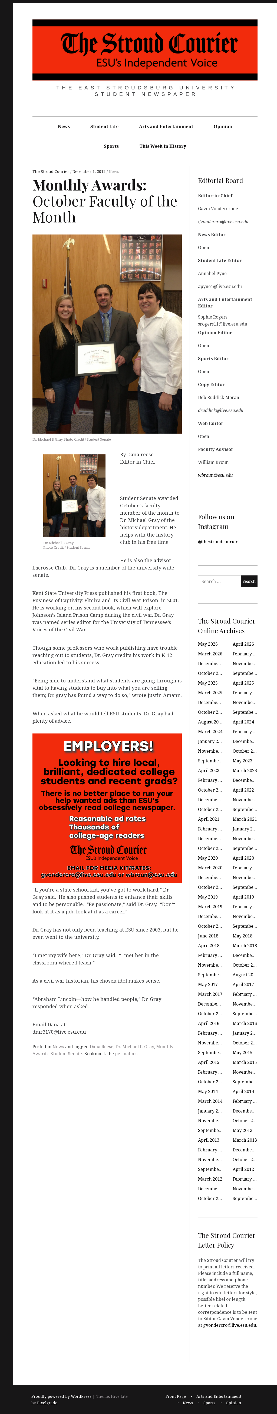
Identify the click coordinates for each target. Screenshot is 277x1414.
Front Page (176, 1396)
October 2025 (212, 673)
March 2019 (210, 907)
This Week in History (162, 146)
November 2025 (249, 663)
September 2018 (249, 926)
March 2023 (245, 770)
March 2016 (245, 1023)
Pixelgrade (47, 1402)
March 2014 (210, 1101)
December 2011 (214, 1189)
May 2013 (242, 1130)
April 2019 (243, 897)
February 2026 (248, 654)
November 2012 (214, 1159)
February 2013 (213, 1150)
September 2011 (249, 1198)
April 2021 (208, 819)
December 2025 (214, 663)
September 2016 (249, 1014)
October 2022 (212, 790)
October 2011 (212, 1198)
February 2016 (213, 1033)
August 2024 (210, 722)
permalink (126, 1054)
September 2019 (249, 887)
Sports (111, 146)
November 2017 (214, 965)
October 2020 (212, 848)
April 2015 (208, 1062)
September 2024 (249, 712)
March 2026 (210, 654)
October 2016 (212, 1014)
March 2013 (245, 1140)
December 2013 (249, 1111)
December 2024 (214, 702)
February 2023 (213, 780)
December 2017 (249, 955)
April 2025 (243, 683)
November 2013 (214, 1121)
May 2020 (208, 858)
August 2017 (245, 975)
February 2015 (213, 1072)
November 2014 (249, 1072)
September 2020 (249, 848)
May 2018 (242, 936)
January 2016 (246, 1033)
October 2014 (212, 1082)
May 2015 (242, 1053)
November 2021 (249, 800)
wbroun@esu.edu (215, 475)
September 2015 (215, 1053)
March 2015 (245, 1062)
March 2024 (210, 732)
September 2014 (249, 1082)
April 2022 (243, 790)
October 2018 (212, 926)
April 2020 (243, 858)
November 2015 (214, 1043)
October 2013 (246, 1121)
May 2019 (208, 897)
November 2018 (249, 916)
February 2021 (213, 829)
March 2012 (210, 1179)
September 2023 (215, 761)
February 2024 (248, 732)
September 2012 (215, 1169)
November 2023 (214, 751)
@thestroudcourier (218, 542)
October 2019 (212, 887)
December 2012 (249, 1150)
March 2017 (210, 994)
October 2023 (246, 751)
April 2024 (243, 722)
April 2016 (208, 1023)
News (64, 126)
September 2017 (215, 975)
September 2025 (249, 673)
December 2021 (214, 800)
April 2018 (208, 946)
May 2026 (208, 644)
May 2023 (242, 761)
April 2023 (208, 770)
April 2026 (243, 644)
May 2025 (208, 683)
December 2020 (214, 839)
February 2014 (248, 1101)
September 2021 (249, 809)
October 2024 (212, 712)
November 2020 (249, 839)
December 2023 (249, 741)
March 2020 (210, 868)
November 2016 (249, 1004)
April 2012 (243, 1169)
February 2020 (248, 868)
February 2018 (213, 955)
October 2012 (246, 1159)
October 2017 (246, 965)
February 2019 (248, 907)
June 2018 (208, 936)
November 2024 (249, 702)
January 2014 (211, 1111)
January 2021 (246, 829)
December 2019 (214, 877)
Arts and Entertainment (166, 126)
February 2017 (248, 994)
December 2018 (214, 916)
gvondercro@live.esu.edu (229, 1325)
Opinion (223, 126)
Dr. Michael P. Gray (135, 1047)
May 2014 (208, 1091)
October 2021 (212, 809)
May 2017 (208, 984)
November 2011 (249, 1189)
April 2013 (208, 1140)
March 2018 (245, 946)
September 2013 (215, 1130)
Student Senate (66, 1054)
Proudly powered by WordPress (61, 1396)
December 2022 (249, 780)
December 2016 (214, 1004)
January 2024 (211, 741)
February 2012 (248, 1179)
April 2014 (243, 1091)
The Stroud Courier (51, 171)
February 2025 (248, 693)
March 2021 (245, 819)
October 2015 (246, 1043)
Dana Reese (101, 1047)
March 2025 (210, 693)
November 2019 (249, 877)
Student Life (104, 126)
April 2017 (243, 984)
